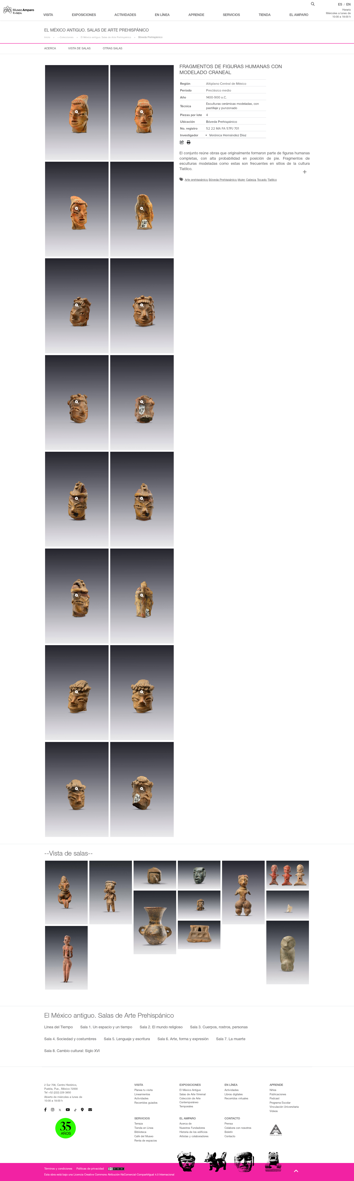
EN (348, 5)
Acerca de (185, 1124)
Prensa (229, 1124)
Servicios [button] (231, 15)
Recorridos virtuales (236, 1098)
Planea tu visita (143, 1090)
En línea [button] (162, 15)
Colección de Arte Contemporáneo (190, 1100)
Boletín (229, 1132)
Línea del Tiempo (58, 1027)
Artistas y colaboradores (194, 1136)
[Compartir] (182, 143)
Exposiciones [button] (84, 15)
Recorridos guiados (146, 1103)
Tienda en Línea (143, 1128)
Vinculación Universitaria (284, 1107)
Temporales (186, 1106)
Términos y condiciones (58, 1169)
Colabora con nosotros (238, 1128)
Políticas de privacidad (90, 1169)
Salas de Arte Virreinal (192, 1094)
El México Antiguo (190, 1090)
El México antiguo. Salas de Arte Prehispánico (106, 37)
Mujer (241, 180)
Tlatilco (272, 180)
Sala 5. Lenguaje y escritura (127, 1039)
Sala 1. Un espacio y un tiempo (106, 1027)
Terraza (138, 1124)
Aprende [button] (196, 15)
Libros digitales (234, 1094)
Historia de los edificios (193, 1132)
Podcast (274, 1098)
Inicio (47, 37)
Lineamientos (142, 1094)
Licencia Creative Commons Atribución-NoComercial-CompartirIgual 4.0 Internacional (124, 1175)
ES (340, 5)
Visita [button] (48, 15)
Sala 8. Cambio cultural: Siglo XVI (72, 1051)
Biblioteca (140, 1132)
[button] (313, 3)
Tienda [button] (265, 15)
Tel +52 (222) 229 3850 (57, 1093)
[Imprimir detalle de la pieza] (189, 143)
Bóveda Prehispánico (221, 122)
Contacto (230, 1136)
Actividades (141, 1098)
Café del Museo (143, 1136)
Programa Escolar (280, 1103)
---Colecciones (65, 37)
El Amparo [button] (298, 15)
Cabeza (251, 180)
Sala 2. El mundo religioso (161, 1027)
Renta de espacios (145, 1141)
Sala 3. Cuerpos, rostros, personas (219, 1027)
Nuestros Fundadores (192, 1128)
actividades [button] (125, 15)
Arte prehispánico (196, 180)
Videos (274, 1111)
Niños (273, 1090)
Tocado (262, 180)
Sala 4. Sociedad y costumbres (70, 1039)
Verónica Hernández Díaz (227, 135)
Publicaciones (278, 1094)
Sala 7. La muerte (230, 1039)
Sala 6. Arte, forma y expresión (183, 1039)
